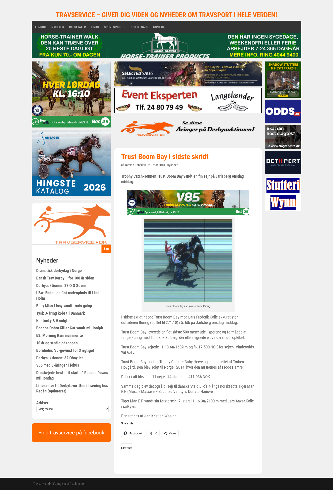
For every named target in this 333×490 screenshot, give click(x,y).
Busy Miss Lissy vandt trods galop (64, 305)
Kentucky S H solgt (52, 320)
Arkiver (42, 402)
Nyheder (57, 27)
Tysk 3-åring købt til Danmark (60, 313)
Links (95, 27)
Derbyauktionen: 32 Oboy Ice (60, 357)
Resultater (77, 27)
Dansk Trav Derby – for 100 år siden (65, 278)
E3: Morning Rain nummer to (59, 335)
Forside (40, 27)
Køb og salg (139, 27)
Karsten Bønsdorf (135, 165)
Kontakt (159, 27)
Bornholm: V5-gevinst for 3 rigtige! (65, 350)
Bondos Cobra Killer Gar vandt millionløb (69, 328)
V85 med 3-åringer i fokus (57, 365)
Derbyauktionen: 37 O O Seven (61, 285)
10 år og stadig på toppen (57, 343)
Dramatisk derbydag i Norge (59, 270)
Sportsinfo (112, 27)
